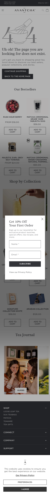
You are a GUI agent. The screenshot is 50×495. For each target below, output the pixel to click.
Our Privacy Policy (25, 475)
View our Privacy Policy (20, 272)
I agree (25, 489)
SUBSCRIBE (25, 264)
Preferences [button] (25, 482)
